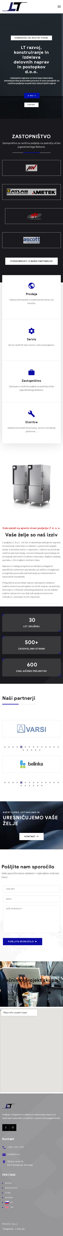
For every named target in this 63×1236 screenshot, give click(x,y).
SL (11, 1202)
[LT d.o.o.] (14, 6)
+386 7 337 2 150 (15, 1147)
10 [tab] (42, 747)
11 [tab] (46, 747)
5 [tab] (21, 747)
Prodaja (31, 294)
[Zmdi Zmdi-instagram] (12, 1127)
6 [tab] (25, 747)
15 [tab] (23, 750)
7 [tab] (29, 747)
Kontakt (31, 105)
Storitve (31, 422)
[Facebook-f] (5, 1127)
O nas (7, 1192)
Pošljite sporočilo (21, 941)
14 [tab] (58, 747)
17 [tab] (31, 750)
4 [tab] (17, 747)
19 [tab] (40, 750)
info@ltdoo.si (13, 1154)
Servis (31, 339)
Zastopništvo (31, 381)
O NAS (31, 96)
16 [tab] (27, 750)
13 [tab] (54, 747)
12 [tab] (50, 747)
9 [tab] (37, 747)
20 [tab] (42, 785)
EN (11, 1207)
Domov (8, 1182)
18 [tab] (35, 750)
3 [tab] (13, 747)
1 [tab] (5, 747)
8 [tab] (33, 747)
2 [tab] (9, 747)
